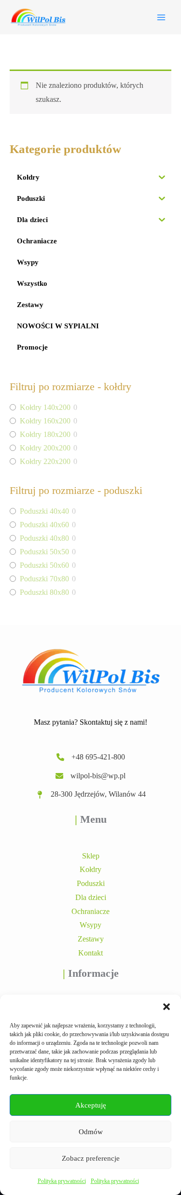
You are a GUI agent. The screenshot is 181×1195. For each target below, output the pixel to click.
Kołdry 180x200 (45, 434)
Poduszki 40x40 (44, 511)
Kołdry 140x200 (45, 407)
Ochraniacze (90, 911)
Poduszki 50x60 (44, 565)
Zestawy (91, 939)
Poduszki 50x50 (44, 552)
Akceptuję (90, 1105)
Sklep (90, 856)
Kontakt (90, 953)
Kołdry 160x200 (45, 421)
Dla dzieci (90, 897)
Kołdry (90, 869)
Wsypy (90, 925)
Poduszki (91, 883)
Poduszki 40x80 (44, 538)
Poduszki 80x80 (44, 592)
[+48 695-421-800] (90, 757)
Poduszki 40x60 (44, 524)
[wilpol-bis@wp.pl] (90, 776)
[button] (166, 1007)
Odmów (91, 1132)
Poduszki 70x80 (44, 579)
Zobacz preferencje (91, 1158)
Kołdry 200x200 (45, 448)
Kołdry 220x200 (45, 461)
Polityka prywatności (62, 1181)
